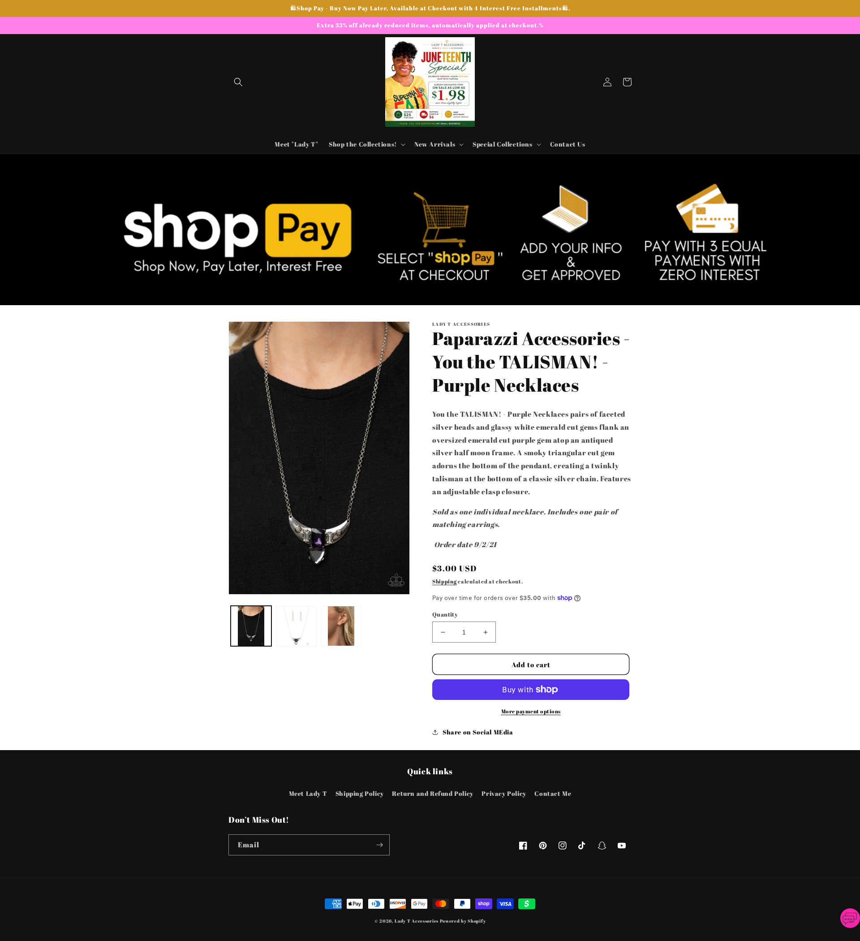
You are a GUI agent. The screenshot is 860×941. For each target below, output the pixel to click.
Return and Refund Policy (432, 793)
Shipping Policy (359, 793)
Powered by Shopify (463, 921)
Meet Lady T (308, 793)
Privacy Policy (504, 793)
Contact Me (552, 793)
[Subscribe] (379, 844)
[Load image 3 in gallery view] (341, 626)
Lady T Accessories (417, 921)
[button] (238, 82)
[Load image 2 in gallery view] (296, 626)
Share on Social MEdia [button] (478, 732)
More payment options (531, 711)
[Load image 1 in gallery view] (251, 626)
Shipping (444, 581)
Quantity (445, 614)
